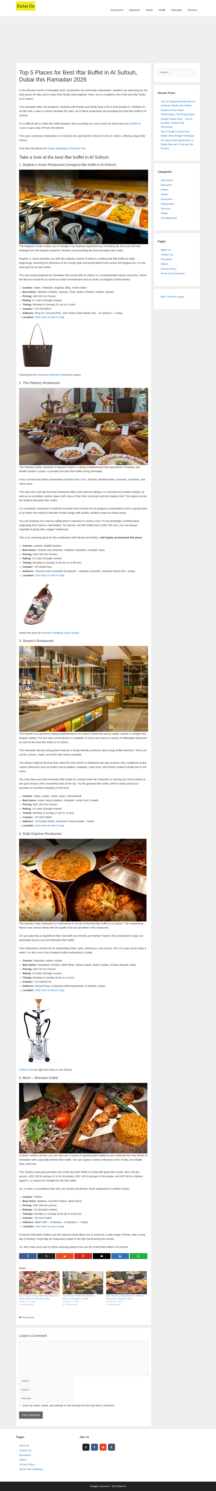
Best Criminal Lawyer (172, 296)
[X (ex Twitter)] (85, 1447)
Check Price (26, 1069)
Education (176, 10)
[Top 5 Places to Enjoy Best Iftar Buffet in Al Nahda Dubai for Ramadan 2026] (39, 1282)
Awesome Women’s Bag (51, 374)
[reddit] (103, 1447)
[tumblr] (111, 1447)
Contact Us (167, 254)
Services (192, 10)
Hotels (149, 10)
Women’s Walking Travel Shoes (60, 632)
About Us (166, 250)
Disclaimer (167, 259)
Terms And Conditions (173, 273)
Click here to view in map (49, 317)
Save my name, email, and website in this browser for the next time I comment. (68, 1405)
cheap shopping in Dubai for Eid (66, 148)
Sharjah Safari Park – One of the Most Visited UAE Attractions (176, 123)
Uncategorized (169, 218)
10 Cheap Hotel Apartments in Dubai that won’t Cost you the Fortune (177, 144)
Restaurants (116, 10)
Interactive (166, 199)
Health (162, 10)
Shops (164, 213)
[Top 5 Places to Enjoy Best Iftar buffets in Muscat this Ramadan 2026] (126, 1282)
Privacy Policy (169, 268)
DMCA (164, 264)
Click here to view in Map (49, 1226)
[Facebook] (94, 1447)
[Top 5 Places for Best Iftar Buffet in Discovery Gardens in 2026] (83, 1282)
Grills (83, 479)
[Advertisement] (108, 38)
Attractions (134, 10)
